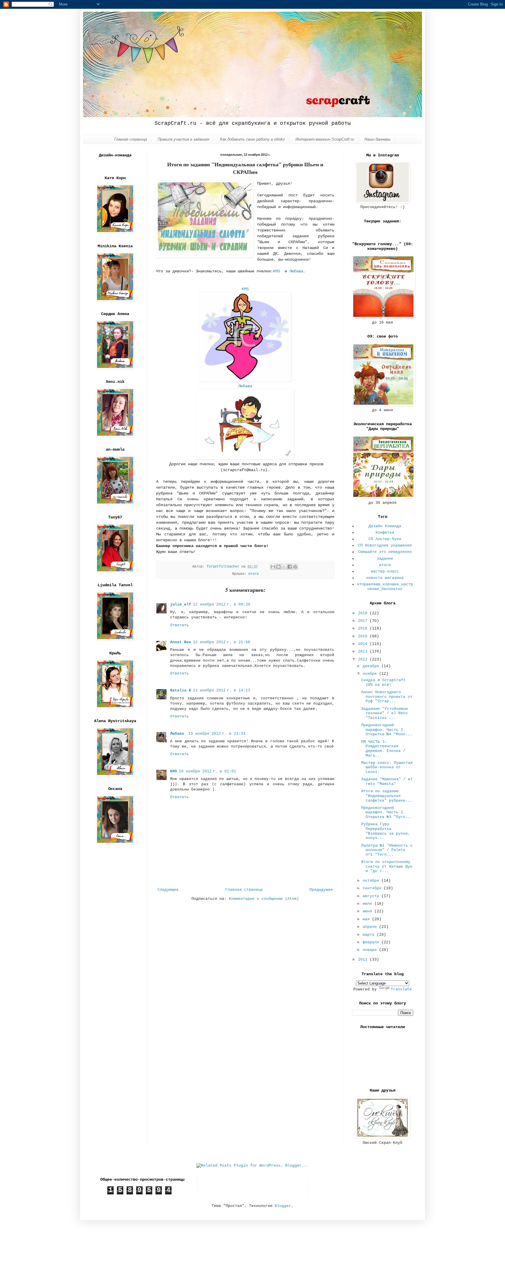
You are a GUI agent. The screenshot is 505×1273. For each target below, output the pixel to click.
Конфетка (385, 532)
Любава (246, 386)
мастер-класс (385, 571)
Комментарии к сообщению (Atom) (264, 899)
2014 (364, 644)
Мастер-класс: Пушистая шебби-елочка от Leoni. (387, 767)
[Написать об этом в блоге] (278, 567)
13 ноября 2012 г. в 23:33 (216, 733)
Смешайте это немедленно (385, 552)
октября (372, 880)
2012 (364, 659)
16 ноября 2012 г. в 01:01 (207, 771)
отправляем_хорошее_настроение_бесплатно (385, 586)
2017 (364, 621)
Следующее (168, 890)
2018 (364, 613)
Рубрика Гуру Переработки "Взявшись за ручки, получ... (385, 831)
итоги (253, 574)
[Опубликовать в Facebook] (290, 567)
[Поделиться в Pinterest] (295, 567)
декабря (372, 666)
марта (370, 935)
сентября (373, 888)
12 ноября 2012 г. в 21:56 (221, 642)
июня (368, 911)
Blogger (283, 1206)
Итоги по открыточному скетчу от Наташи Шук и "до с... (386, 866)
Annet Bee (180, 642)
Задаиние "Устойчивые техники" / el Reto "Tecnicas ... (384, 713)
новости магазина (385, 578)
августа (372, 896)
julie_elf (180, 604)
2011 (364, 959)
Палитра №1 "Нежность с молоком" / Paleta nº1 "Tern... (387, 850)
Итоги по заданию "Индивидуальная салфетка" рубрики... (386, 795)
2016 (364, 628)
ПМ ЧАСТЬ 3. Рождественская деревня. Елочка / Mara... (383, 749)
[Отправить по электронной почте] (273, 567)
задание (385, 558)
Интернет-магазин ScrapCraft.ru (324, 139)
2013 (364, 651)
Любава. (297, 271)
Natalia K (180, 690)
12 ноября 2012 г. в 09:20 (221, 604)
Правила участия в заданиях (184, 139)
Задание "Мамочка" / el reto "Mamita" (387, 781)
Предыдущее (321, 890)
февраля (372, 942)
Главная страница (130, 139)
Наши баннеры (377, 139)
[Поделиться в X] (284, 567)
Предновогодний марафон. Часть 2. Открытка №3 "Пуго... (386, 812)
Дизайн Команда (385, 526)
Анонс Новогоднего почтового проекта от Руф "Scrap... (386, 696)
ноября (371, 674)
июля (368, 904)
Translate (401, 989)
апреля (371, 927)
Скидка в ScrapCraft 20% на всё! (383, 682)
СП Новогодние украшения (385, 545)
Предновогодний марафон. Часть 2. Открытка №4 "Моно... (386, 729)
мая (367, 919)
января (371, 950)
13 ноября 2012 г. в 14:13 (221, 690)
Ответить (179, 625)
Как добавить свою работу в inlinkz (252, 139)
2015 (364, 636)
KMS (277, 271)
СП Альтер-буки (385, 539)
